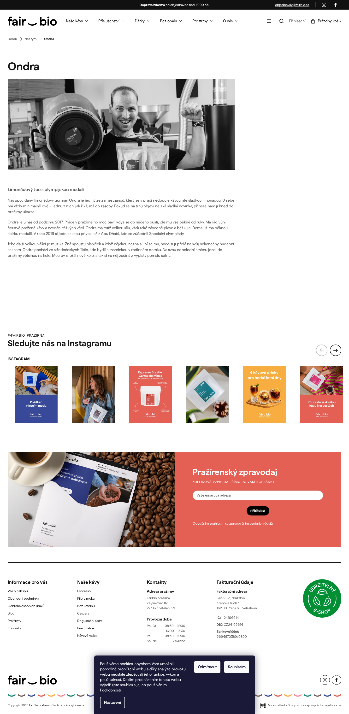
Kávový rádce (87, 636)
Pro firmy (14, 621)
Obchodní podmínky (23, 598)
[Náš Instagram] (324, 5)
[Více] (269, 21)
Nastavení (112, 702)
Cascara (83, 613)
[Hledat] (281, 21)
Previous (321, 350)
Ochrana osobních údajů (26, 606)
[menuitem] (77, 21)
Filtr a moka (86, 598)
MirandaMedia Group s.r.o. (285, 705)
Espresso (84, 591)
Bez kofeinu (86, 606)
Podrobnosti (110, 690)
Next (335, 350)
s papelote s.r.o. (331, 705)
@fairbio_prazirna (26, 335)
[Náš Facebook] (335, 5)
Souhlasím (237, 667)
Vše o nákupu (18, 591)
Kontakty (14, 628)
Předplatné (85, 628)
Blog (11, 613)
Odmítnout (207, 667)
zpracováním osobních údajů (251, 523)
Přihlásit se (258, 510)
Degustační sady (89, 621)
